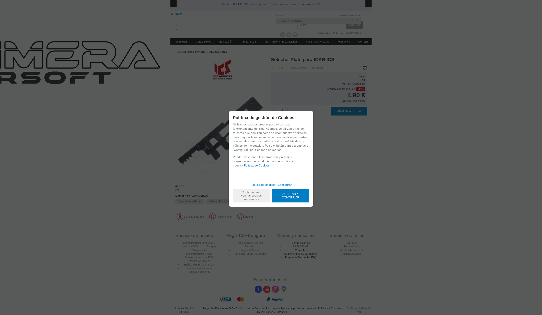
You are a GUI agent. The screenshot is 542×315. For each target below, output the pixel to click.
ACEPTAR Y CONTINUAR (290, 195)
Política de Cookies (257, 165)
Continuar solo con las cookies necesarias (251, 195)
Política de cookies (262, 184)
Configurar (285, 184)
